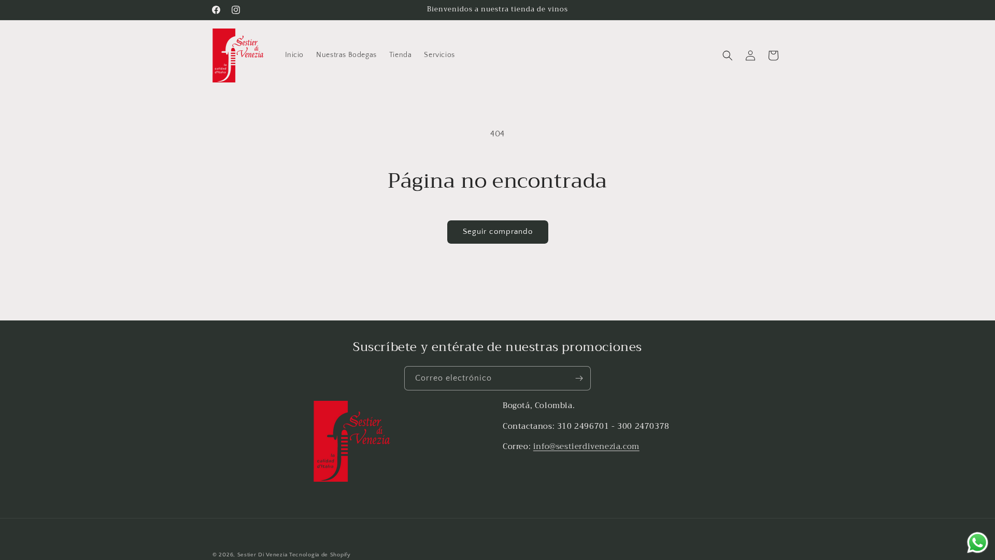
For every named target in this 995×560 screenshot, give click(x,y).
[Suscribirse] (578, 378)
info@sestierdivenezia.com (586, 446)
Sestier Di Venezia (262, 555)
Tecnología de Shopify (320, 555)
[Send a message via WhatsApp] (977, 542)
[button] (727, 55)
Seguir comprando (498, 231)
